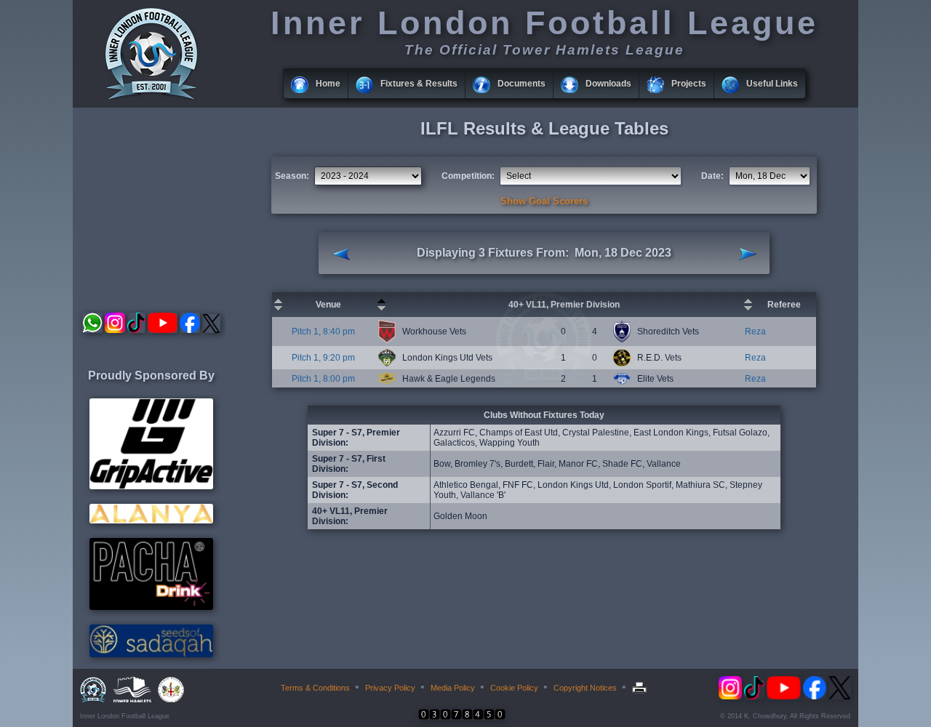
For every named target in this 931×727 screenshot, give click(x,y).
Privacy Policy (390, 687)
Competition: (468, 176)
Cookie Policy (514, 687)
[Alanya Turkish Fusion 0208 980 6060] (151, 520)
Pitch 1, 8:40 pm (323, 331)
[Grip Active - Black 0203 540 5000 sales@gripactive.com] (151, 486)
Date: (712, 176)
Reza (755, 331)
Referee (784, 305)
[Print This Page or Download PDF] (641, 687)
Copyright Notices (585, 687)
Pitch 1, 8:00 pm (323, 379)
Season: (292, 176)
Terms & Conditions (315, 687)
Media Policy (453, 687)
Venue (328, 305)
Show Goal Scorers (544, 201)
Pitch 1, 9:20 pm (323, 358)
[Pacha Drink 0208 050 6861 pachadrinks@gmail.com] (151, 607)
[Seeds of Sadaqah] (151, 654)
